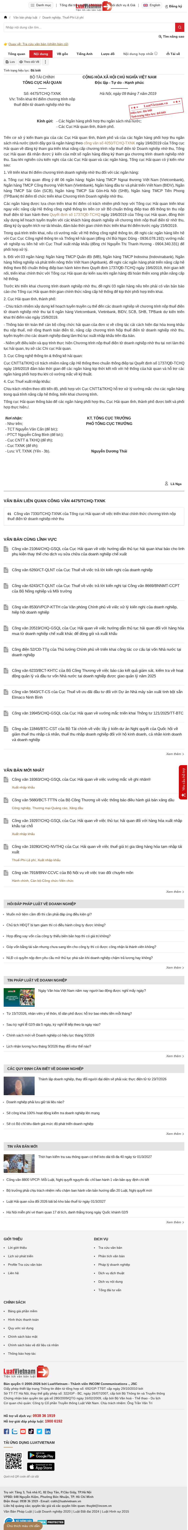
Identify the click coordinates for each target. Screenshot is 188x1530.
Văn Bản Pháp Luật (18, 1511)
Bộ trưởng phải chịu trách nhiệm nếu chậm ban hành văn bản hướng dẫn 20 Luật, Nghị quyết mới (79, 1190)
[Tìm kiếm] (179, 27)
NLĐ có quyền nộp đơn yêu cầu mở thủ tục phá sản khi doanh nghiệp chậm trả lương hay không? (79, 958)
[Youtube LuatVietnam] (23, 1432)
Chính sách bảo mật (22, 1336)
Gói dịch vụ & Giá (122, 5)
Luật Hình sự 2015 (115, 1511)
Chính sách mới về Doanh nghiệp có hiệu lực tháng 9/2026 (50, 1035)
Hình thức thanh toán (23, 1319)
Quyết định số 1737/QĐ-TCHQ (75, 215)
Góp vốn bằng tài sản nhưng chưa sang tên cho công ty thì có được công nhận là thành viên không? (81, 947)
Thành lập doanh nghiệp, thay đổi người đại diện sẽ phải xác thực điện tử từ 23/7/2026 (102, 1079)
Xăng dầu (76, 808)
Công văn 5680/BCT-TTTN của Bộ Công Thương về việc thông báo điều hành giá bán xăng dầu (93, 800)
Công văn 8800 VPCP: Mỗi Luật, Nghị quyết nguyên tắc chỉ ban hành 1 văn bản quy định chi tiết (77, 1180)
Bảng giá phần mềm (22, 1311)
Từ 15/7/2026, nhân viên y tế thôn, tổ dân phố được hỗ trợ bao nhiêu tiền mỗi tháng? (69, 1013)
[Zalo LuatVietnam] (14, 1432)
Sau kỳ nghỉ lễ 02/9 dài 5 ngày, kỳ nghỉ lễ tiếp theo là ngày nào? (53, 1024)
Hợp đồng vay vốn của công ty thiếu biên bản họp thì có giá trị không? (58, 936)
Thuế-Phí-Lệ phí (24, 860)
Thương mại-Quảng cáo (49, 808)
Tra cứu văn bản (110, 1247)
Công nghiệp (21, 808)
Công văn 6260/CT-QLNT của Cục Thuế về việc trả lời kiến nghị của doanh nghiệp (82, 570)
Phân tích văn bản (111, 1256)
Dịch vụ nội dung (110, 1281)
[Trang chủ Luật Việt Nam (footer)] (94, 1371)
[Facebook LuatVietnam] (6, 1432)
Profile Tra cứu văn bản (25, 1264)
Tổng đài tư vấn (109, 1290)
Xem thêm (174, 754)
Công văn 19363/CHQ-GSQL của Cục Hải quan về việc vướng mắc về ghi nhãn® (81, 779)
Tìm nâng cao (173, 36)
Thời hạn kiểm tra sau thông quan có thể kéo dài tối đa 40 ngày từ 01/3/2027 (95, 1157)
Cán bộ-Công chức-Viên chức (52, 880)
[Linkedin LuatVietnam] (47, 1432)
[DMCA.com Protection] (51, 1524)
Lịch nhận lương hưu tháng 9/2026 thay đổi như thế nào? (48, 1046)
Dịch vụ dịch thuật (111, 1273)
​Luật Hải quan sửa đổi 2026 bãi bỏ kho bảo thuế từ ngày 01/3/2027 (55, 1201)
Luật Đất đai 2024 (86, 1511)
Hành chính (20, 880)
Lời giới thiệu (17, 1247)
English (155, 5)
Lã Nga (176, 484)
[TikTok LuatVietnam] (31, 1432)
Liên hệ (13, 1273)
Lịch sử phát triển (20, 1256)
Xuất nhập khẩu (23, 787)
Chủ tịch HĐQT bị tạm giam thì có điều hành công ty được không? (55, 925)
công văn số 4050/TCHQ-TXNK (109, 143)
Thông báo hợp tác (22, 1353)
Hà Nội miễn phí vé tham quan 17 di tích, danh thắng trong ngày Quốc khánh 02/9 (67, 1212)
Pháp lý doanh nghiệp (114, 1264)
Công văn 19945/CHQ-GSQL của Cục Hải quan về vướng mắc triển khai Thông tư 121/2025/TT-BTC (97, 713)
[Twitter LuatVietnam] (39, 1432)
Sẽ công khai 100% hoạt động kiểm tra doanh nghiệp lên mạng (53, 1113)
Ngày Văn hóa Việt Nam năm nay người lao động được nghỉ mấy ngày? (92, 990)
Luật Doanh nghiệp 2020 (53, 1511)
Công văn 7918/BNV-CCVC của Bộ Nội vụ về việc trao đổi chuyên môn (72, 873)
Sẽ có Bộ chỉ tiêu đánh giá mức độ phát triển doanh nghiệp (49, 1124)
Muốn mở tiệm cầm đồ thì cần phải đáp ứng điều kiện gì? (49, 914)
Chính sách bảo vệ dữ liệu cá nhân (33, 1345)
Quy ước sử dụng (20, 1328)
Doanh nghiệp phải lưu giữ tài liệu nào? (35, 1102)
